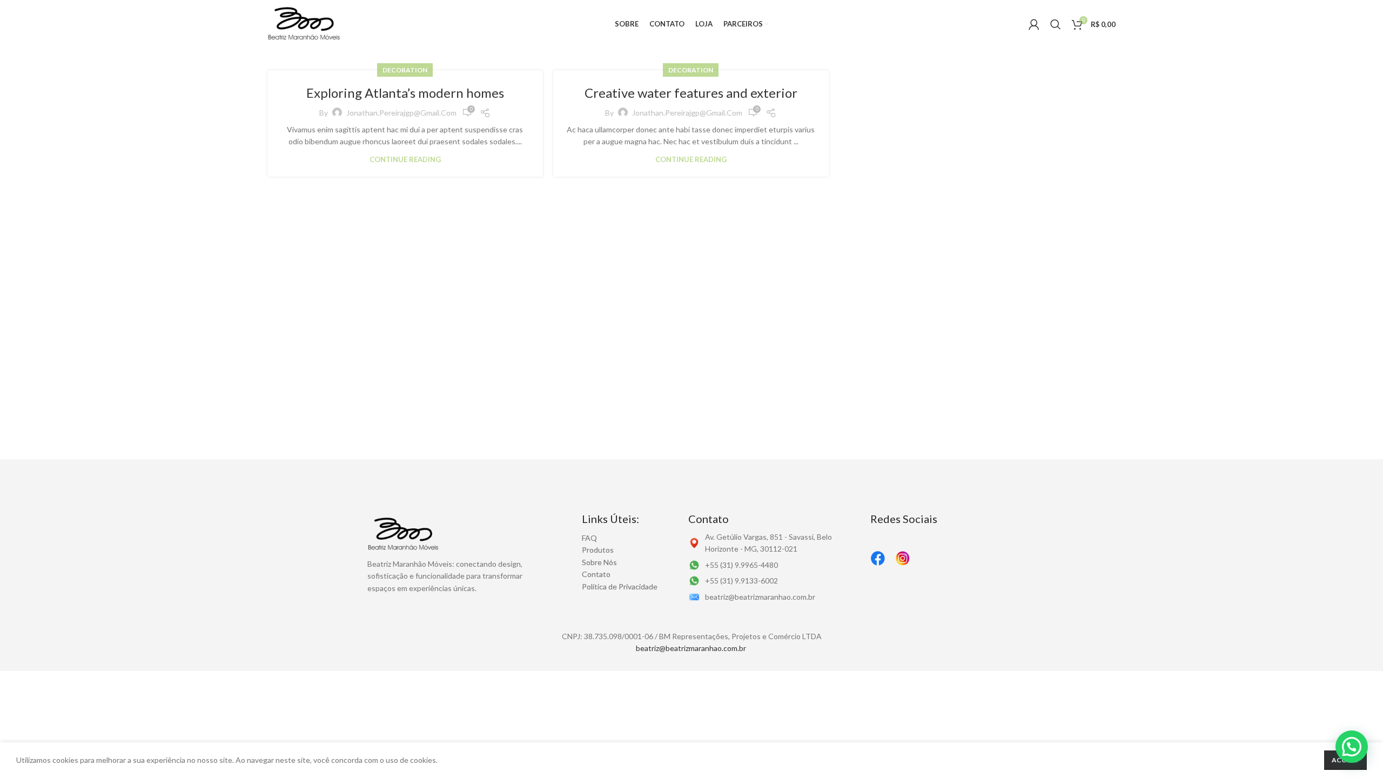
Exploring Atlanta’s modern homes (405, 92)
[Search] (1055, 24)
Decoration (404, 70)
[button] (1351, 746)
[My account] (1034, 24)
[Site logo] (304, 23)
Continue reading (405, 159)
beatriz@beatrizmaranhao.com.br (691, 648)
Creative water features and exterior (691, 92)
